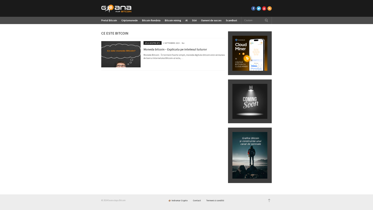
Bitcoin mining (173, 20)
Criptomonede (129, 20)
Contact (197, 200)
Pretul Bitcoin (109, 20)
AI (186, 20)
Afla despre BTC (152, 43)
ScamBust (231, 20)
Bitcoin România (151, 20)
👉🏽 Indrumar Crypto (178, 200)
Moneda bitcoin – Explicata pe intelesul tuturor (175, 49)
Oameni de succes (211, 20)
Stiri (194, 20)
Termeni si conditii (215, 200)
